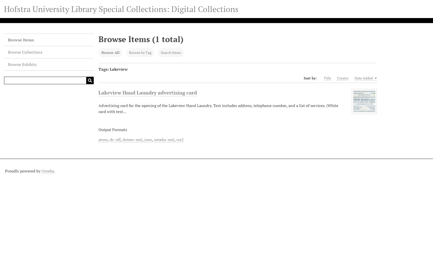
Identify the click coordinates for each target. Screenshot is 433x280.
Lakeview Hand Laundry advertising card (147, 92)
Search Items (171, 52)
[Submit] (90, 80)
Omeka (48, 171)
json (148, 139)
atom (103, 139)
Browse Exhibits (22, 64)
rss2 (180, 139)
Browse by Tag (140, 52)
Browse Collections (25, 52)
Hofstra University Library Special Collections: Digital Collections (121, 9)
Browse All (110, 52)
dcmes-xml (132, 139)
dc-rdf (115, 139)
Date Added (364, 78)
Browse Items (21, 40)
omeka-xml (164, 139)
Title (327, 78)
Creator (343, 78)
